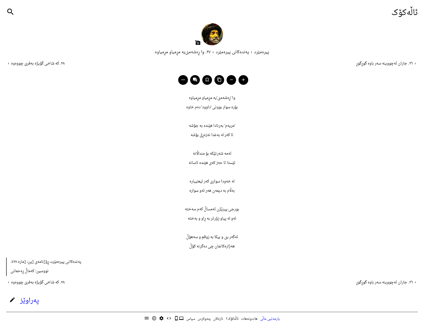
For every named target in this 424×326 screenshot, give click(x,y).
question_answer (195, 79)
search (10, 12)
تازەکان (218, 319)
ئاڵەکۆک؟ (232, 319)
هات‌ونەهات (249, 319)
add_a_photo (198, 42)
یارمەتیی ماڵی (270, 319)
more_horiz (183, 79)
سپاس (190, 319)
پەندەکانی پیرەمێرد (232, 52)
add (243, 79)
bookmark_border (207, 79)
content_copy (219, 79)
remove (231, 79)
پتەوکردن (204, 319)
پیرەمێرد (261, 52)
